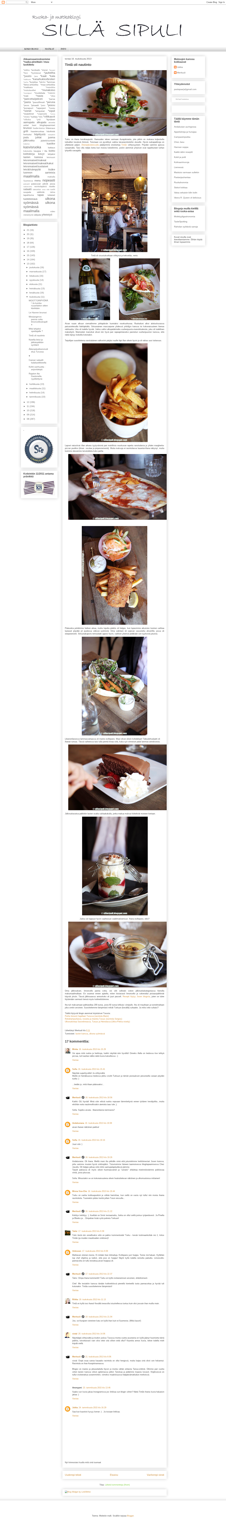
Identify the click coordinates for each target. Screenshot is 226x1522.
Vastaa (75, 1060)
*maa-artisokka (47, 84)
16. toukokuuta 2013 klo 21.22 (98, 1211)
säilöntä (40, 192)
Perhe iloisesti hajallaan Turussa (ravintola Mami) (87, 1016)
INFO (63, 48)
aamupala (28, 122)
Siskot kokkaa (180, 187)
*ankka (26, 70)
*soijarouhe (42, 114)
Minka (75, 1049)
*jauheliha (49, 72)
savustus (37, 189)
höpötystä (39, 134)
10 (28, 410)
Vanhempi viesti (155, 1475)
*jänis (36, 76)
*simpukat (40, 111)
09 (28, 414)
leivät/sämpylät (32, 169)
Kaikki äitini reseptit (183, 152)
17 (28, 247)
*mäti (25, 96)
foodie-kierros (39, 128)
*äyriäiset (50, 119)
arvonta (51, 122)
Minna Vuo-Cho (79, 1191)
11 (28, 406)
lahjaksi (51, 154)
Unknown (76, 1251)
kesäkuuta (34, 292)
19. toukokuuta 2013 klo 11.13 (92, 1299)
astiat (26, 125)
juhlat (38, 137)
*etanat (44, 70)
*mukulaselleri (29, 90)
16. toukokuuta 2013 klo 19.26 (98, 1157)
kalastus (26, 144)
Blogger (130, 1516)
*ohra (52, 96)
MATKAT (49, 48)
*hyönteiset (36, 73)
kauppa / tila (40, 151)
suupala (27, 192)
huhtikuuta (34, 384)
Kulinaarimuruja (181, 162)
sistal (74, 1334)
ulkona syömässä (97, 1033)
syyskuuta (34, 280)
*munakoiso (48, 90)
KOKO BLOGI (31, 48)
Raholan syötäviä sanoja (186, 226)
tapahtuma (28, 195)
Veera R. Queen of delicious (187, 197)
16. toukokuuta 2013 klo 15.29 (92, 1049)
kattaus (51, 147)
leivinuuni (51, 157)
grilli (25, 131)
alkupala (41, 122)
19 (28, 238)
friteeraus (50, 128)
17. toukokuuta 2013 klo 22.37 (98, 1274)
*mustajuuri (27, 93)
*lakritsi (42, 82)
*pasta (27, 102)
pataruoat (36, 184)
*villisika (27, 120)
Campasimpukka (182, 137)
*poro (43, 105)
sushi (52, 189)
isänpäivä (51, 135)
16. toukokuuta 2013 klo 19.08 (98, 1123)
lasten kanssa (81, 1033)
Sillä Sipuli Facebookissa (182, 99)
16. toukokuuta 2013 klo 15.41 (91, 1069)
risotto (52, 186)
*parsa (52, 99)
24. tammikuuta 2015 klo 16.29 (92, 1407)
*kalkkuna (27, 79)
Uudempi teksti (73, 1475)
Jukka (75, 1407)
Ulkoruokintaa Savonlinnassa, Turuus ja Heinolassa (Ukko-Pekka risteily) (97, 1021)
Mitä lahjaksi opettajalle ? (36, 330)
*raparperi (41, 108)
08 (28, 419)
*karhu (25, 82)
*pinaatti (35, 105)
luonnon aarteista (39, 172)
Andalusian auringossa (185, 126)
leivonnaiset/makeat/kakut (38, 163)
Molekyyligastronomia (184, 216)
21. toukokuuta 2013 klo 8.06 (98, 1356)
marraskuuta (35, 271)
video (52, 211)
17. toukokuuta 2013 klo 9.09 (95, 1251)
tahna (52, 192)
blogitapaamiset (47, 125)
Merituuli (76, 1097)
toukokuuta (35, 297)
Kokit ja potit (180, 157)
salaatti (27, 189)
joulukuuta (34, 267)
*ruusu (52, 108)
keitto (52, 150)
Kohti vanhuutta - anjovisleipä (37, 368)
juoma (51, 137)
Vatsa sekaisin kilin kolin (185, 192)
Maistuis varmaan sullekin (186, 172)
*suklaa (34, 116)
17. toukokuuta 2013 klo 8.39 (91, 1231)
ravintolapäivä (40, 186)
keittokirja (29, 153)
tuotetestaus (30, 198)
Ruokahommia (181, 182)
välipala (37, 215)
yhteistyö (47, 214)
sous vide (46, 189)
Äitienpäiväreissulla (90, 145)
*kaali (43, 76)
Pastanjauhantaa (182, 177)
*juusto (27, 76)
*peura (26, 105)
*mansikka (50, 87)
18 (28, 242)
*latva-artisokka (30, 84)
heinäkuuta (35, 288)
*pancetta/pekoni (33, 98)
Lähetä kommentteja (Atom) (117, 1485)
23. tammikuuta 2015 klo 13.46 (96, 1387)
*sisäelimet (28, 114)
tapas (41, 194)
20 (28, 234)
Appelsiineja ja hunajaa (185, 132)
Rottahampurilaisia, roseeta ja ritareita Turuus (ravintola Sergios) (93, 1019)
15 (28, 255)
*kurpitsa (33, 82)
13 (28, 263)
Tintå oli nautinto (37, 335)
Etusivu (114, 1475)
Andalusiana (78, 1123)
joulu (26, 137)
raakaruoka (27, 186)
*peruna (50, 102)
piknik (45, 184)
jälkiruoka (28, 140)
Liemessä (178, 167)
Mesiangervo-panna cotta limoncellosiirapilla (38, 320)
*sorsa (52, 114)
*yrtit (38, 120)
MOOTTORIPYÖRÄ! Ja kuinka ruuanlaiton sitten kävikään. (38, 304)
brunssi (27, 128)
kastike (51, 143)
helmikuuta (35, 392)
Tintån (124, 145)
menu (37, 180)
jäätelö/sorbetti (48, 140)
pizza (52, 184)
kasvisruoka (32, 147)
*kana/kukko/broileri (43, 79)
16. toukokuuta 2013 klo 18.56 (98, 1097)
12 (28, 402)
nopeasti (48, 180)
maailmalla (31, 176)
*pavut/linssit (38, 102)
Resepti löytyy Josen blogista (136, 996)
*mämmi (51, 93)
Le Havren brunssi (38, 312)
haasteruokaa (37, 131)
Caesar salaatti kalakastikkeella (37, 361)
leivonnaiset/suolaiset (35, 166)
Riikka (75, 1299)
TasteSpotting (180, 221)
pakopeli (26, 184)
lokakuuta (34, 276)
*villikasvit (49, 116)
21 (28, 230)
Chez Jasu (179, 142)
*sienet (27, 110)
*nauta (39, 95)
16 (28, 251)
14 (28, 259)
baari (34, 125)
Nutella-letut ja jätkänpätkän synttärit (36, 342)
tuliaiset (51, 195)
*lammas (51, 82)
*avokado (35, 70)
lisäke (51, 169)
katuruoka (27, 151)
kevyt (41, 153)
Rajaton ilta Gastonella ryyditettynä (35, 376)
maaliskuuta (35, 388)
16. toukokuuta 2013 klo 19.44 (101, 1191)
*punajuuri (28, 108)
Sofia (74, 1069)
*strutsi (26, 117)
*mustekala (39, 93)
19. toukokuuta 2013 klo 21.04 (98, 1317)
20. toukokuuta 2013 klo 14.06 (91, 1334)
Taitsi (74, 1231)
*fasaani (52, 70)
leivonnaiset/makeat (34, 160)
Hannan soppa (181, 147)
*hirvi (25, 73)
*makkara (28, 87)
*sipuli (51, 110)
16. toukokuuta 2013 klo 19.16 (91, 1140)
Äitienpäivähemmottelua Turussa (38, 350)
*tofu (40, 117)
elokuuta (33, 284)
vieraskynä (28, 215)
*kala (52, 76)
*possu (51, 105)
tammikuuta (35, 396)
